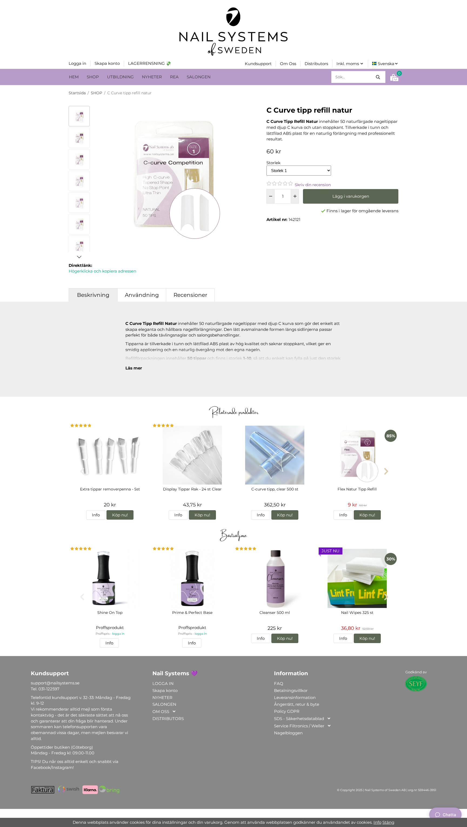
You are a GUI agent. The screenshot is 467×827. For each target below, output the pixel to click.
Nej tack (219, 794)
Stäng (388, 822)
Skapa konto (184, 794)
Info (377, 822)
